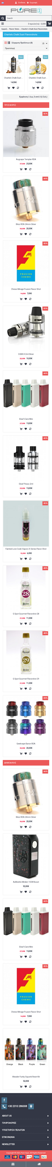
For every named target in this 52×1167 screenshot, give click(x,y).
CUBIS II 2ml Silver (26, 354)
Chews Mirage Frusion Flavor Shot (26, 289)
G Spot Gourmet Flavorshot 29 (26, 679)
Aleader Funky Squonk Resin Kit (26, 1077)
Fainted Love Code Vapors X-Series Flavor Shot (26, 549)
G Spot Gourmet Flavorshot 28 (26, 614)
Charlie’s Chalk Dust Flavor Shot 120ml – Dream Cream (14, 78)
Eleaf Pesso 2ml (26, 484)
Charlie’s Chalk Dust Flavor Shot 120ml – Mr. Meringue (39, 78)
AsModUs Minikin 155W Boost (26, 882)
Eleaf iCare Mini (26, 419)
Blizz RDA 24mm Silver (26, 224)
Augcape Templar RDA (26, 159)
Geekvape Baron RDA (26, 744)
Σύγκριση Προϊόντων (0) (22, 43)
